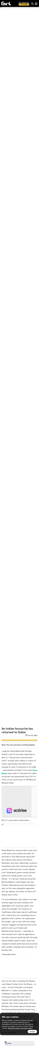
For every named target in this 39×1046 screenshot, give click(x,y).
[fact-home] (6, 3)
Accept (32, 1031)
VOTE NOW (24, 4)
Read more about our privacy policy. (20, 1028)
